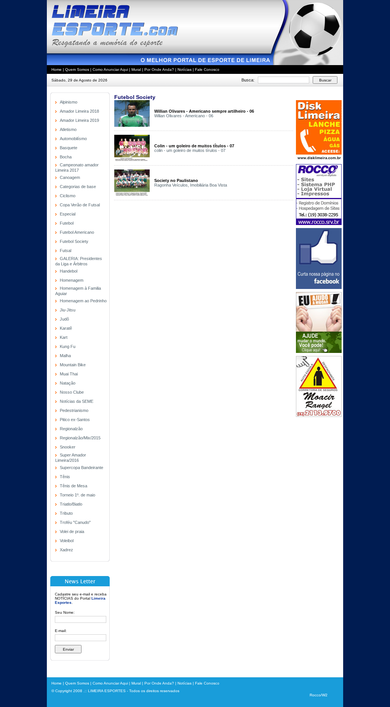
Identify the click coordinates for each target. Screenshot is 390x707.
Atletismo (68, 129)
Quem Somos (77, 69)
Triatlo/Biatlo (71, 504)
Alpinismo (68, 102)
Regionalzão (71, 428)
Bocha (66, 157)
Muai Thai (69, 374)
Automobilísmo (73, 138)
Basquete (68, 147)
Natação (67, 383)
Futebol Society (74, 241)
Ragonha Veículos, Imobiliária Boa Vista (190, 185)
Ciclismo (67, 195)
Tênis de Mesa (73, 486)
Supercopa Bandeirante (81, 467)
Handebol (68, 271)
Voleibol (67, 540)
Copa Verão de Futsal (80, 205)
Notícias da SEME (76, 401)
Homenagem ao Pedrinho (83, 300)
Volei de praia (72, 531)
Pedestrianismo (74, 410)
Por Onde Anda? (159, 69)
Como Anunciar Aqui (110, 69)
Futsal (65, 250)
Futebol (67, 223)
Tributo (66, 513)
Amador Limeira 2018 (79, 111)
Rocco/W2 (319, 695)
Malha (65, 355)
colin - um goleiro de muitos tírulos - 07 (189, 150)
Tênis (65, 476)
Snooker (67, 447)
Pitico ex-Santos (75, 419)
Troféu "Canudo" (75, 522)
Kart (63, 337)
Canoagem (70, 177)
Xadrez (66, 549)
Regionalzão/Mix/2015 (80, 438)
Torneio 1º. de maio (77, 495)
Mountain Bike (73, 364)
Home (56, 69)
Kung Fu (67, 346)
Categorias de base (78, 186)
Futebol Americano (77, 232)
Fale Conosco (207, 69)
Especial (67, 214)
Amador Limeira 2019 (79, 120)
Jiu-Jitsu (67, 310)
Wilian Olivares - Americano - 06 (183, 115)
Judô (64, 319)
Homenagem (71, 280)
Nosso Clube (72, 392)
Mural (136, 69)
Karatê (66, 328)
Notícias (184, 69)
